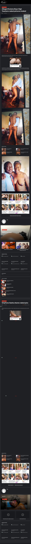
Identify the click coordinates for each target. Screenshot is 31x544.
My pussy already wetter (5, 261)
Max (7, 219)
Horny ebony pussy (7, 232)
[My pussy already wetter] (6, 258)
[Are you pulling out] (4, 149)
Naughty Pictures (4, 7)
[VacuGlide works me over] (25, 265)
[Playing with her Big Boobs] (4, 281)
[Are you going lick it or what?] (18, 153)
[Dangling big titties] (4, 285)
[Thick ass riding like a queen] (4, 295)
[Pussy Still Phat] (25, 258)
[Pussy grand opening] (4, 153)
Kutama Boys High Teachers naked (15, 215)
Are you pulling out (9, 148)
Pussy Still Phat (23, 261)
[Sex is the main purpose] (6, 265)
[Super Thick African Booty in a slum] (4, 291)
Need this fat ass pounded (9, 287)
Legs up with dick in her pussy (25, 148)
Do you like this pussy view (14, 261)
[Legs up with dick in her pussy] (18, 149)
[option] (15, 232)
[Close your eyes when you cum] (15, 265)
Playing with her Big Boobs (9, 280)
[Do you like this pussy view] (15, 258)
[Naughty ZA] (4, 2)
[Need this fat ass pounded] (4, 288)
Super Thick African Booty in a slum (11, 290)
